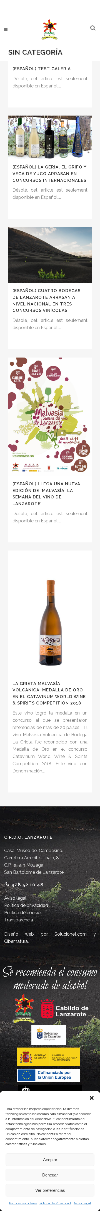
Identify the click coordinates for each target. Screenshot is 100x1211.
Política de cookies (23, 1203)
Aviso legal (15, 898)
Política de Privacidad (55, 1203)
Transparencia (18, 920)
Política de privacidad (26, 905)
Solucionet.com (70, 934)
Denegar (50, 1175)
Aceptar (50, 1159)
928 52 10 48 (27, 884)
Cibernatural (16, 941)
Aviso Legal (82, 1203)
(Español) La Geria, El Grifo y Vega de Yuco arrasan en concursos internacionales (49, 174)
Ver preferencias (50, 1190)
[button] (91, 1098)
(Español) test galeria (41, 68)
